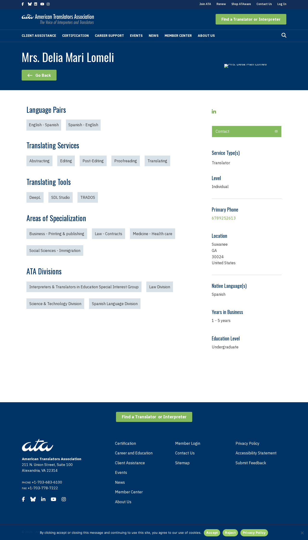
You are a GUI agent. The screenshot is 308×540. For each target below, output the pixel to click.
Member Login (187, 443)
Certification (75, 35)
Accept (212, 532)
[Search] (284, 35)
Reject (230, 532)
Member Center (178, 35)
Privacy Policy (247, 443)
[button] (251, 19)
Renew (221, 4)
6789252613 (224, 218)
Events (136, 35)
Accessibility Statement (256, 453)
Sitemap (182, 462)
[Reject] (302, 532)
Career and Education (134, 453)
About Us (206, 35)
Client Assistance (39, 35)
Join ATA (205, 4)
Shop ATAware (241, 4)
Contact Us (264, 4)
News (154, 35)
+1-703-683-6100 (47, 482)
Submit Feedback (251, 462)
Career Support (109, 35)
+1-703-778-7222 (43, 488)
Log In (281, 4)
